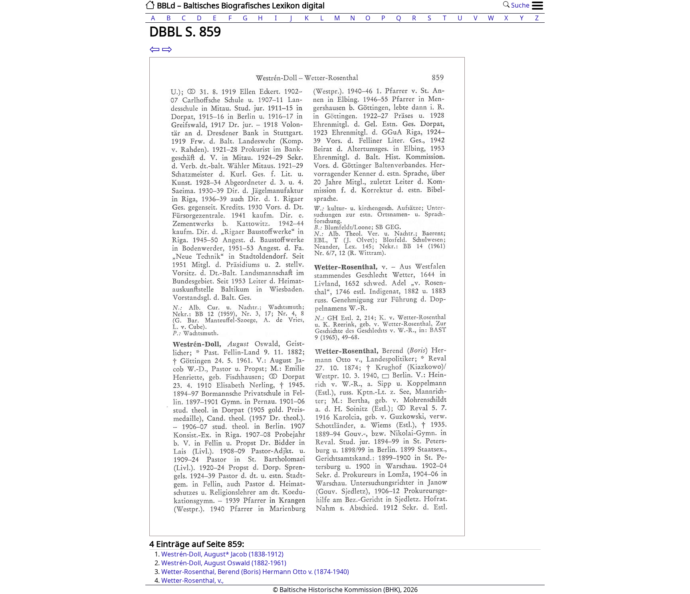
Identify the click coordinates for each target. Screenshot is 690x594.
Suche (519, 5)
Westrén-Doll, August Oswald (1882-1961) (223, 562)
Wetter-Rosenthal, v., (192, 580)
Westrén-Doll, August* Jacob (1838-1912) (222, 554)
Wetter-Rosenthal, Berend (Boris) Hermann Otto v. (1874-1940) (255, 571)
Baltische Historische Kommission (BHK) (340, 589)
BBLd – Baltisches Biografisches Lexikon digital (240, 5)
